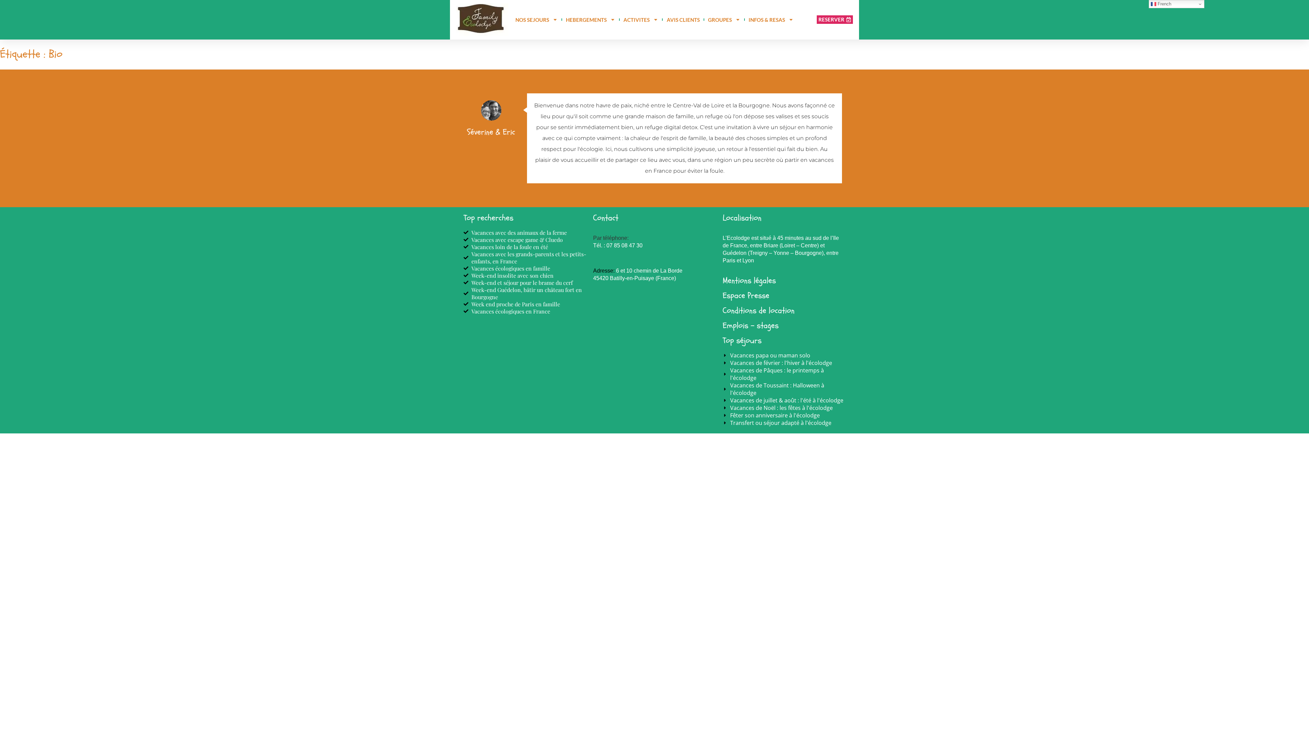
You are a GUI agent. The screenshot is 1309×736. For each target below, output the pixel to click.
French (1163, 3)
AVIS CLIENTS (683, 20)
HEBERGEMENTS (586, 20)
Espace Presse (746, 295)
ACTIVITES (636, 20)
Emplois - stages (751, 325)
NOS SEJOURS (532, 20)
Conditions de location (759, 310)
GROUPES (720, 20)
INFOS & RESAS (767, 20)
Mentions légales (749, 280)
